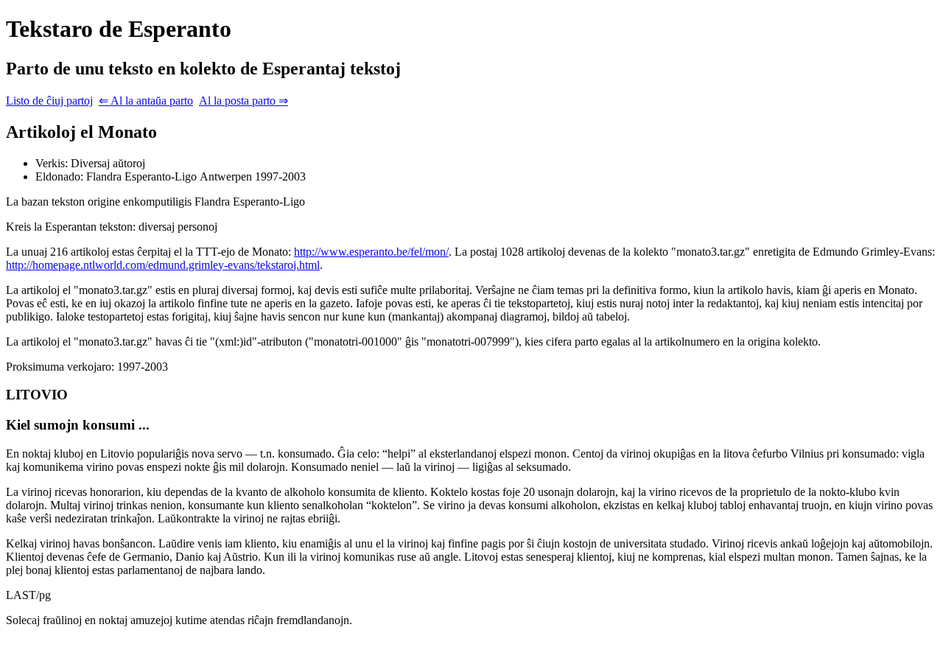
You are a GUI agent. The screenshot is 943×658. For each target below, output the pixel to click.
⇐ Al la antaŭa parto (146, 100)
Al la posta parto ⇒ (243, 100)
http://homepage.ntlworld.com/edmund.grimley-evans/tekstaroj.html (163, 265)
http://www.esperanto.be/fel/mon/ (371, 251)
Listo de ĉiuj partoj (49, 100)
